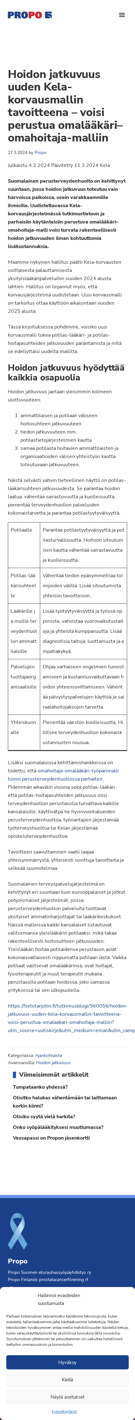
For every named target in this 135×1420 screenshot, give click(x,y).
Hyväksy (67, 1362)
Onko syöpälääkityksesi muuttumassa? (58, 1127)
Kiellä (67, 1380)
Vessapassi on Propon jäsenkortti (51, 1138)
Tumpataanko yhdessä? (40, 1087)
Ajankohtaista (48, 1055)
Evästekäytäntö (64, 1411)
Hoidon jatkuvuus (53, 1063)
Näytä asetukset (67, 1397)
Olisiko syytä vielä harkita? (44, 1116)
